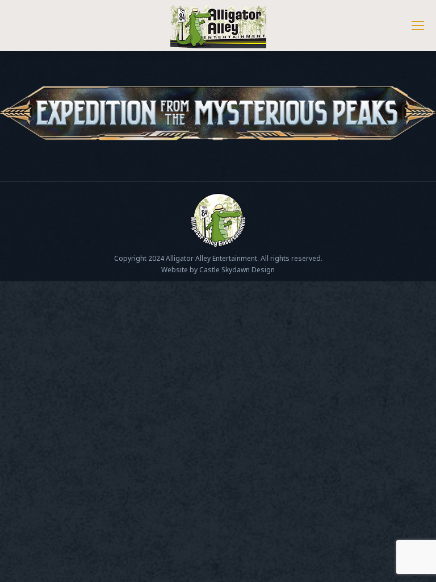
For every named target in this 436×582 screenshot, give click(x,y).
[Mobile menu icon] (418, 25)
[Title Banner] (218, 113)
